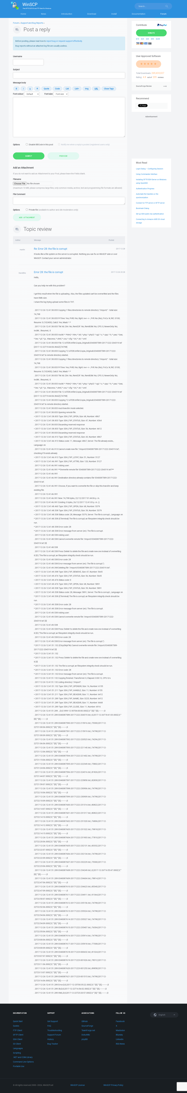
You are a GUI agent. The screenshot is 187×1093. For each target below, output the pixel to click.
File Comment (19, 194)
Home (23, 14)
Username (17, 56)
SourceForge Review (144, 86)
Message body (19, 82)
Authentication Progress (145, 188)
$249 (158, 39)
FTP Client (17, 1030)
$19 (137, 39)
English (161, 1015)
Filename (17, 179)
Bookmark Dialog (142, 208)
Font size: (48, 94)
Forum (163, 14)
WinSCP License (77, 1085)
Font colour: (18, 94)
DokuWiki (86, 1034)
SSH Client (17, 1039)
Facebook (120, 1021)
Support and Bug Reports (32, 23)
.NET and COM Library (22, 1057)
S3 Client (17, 1043)
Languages (18, 1048)
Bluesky (119, 1034)
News (43, 14)
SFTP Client (18, 1034)
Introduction (66, 14)
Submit (28, 156)
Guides (16, 1026)
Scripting (17, 1053)
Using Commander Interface (146, 174)
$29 (142, 39)
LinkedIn (119, 1039)
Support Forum (54, 1034)
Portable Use (18, 1066)
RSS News (120, 1043)
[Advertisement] (151, 136)
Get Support (52, 1021)
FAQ (49, 1026)
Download (91, 14)
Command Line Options (23, 1061)
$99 (152, 39)
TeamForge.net (88, 1030)
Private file (53, 209)
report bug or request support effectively (64, 41)
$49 (147, 39)
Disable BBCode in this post (41, 144)
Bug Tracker (52, 1043)
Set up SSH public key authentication (150, 214)
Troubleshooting (54, 1030)
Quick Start (17, 1021)
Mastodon (120, 1030)
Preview (63, 156)
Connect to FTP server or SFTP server (150, 203)
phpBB (85, 1039)
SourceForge (87, 1026)
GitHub (85, 1021)
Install (114, 14)
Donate (151, 33)
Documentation (138, 14)
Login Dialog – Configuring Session (149, 169)
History (50, 1039)
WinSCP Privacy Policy (113, 1085)
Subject (16, 69)
